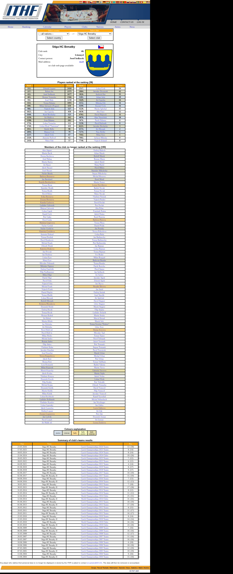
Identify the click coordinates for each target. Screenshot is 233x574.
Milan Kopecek (47, 368)
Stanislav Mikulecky (99, 171)
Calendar (47, 27)
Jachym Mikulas (100, 138)
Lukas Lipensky (47, 405)
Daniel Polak (99, 226)
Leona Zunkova (99, 423)
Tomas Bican (47, 185)
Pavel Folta (47, 281)
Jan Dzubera (47, 255)
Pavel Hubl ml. (47, 330)
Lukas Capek (47, 211)
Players (67, 27)
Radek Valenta (99, 365)
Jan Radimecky (99, 237)
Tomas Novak (99, 191)
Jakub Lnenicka (47, 408)
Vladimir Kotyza (47, 376)
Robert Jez (49, 91)
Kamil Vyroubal (99, 396)
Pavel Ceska (47, 220)
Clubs (84, 27)
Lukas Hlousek (47, 298)
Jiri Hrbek (47, 318)
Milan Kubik (47, 394)
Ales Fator (101, 112)
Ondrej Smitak (99, 292)
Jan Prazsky (99, 228)
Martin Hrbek (47, 321)
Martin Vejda (99, 373)
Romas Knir (47, 362)
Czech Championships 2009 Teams (94, 528)
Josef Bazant (47, 171)
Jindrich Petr (101, 94)
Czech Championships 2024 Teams (94, 453)
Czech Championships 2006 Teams (94, 542)
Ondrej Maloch (99, 150)
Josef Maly (49, 100)
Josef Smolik (99, 295)
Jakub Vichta (99, 376)
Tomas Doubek (47, 237)
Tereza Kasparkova (47, 356)
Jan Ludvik (47, 417)
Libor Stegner (99, 304)
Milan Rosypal (99, 257)
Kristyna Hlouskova (47, 304)
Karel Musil (99, 179)
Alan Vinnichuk (100, 117)
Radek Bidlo (49, 129)
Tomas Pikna (99, 223)
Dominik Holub (47, 307)
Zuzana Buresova (47, 200)
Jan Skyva (99, 284)
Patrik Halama (100, 120)
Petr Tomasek (99, 344)
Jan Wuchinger (99, 402)
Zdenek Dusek (47, 246)
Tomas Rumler (99, 263)
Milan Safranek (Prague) (49, 106)
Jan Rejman (99, 246)
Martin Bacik (47, 153)
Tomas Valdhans (99, 362)
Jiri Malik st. (49, 117)
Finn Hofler (100, 132)
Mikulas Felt (100, 103)
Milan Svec (100, 135)
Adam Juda (100, 97)
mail (81, 61)
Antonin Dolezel (47, 234)
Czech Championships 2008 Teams (94, 534)
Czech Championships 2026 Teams (94, 447)
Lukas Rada (99, 234)
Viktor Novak (99, 194)
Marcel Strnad (99, 318)
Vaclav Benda (47, 173)
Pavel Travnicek (99, 350)
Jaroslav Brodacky (100, 126)
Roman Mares (99, 159)
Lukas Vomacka (49, 123)
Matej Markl (99, 165)
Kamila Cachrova (47, 202)
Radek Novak (99, 188)
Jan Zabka (99, 405)
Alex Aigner (47, 150)
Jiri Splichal (99, 298)
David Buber (47, 194)
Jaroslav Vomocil (99, 394)
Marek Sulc (99, 321)
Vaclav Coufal (47, 226)
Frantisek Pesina (99, 211)
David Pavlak (99, 202)
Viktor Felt (49, 141)
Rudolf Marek (99, 156)
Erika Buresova (47, 197)
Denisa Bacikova (47, 156)
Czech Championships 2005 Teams (94, 548)
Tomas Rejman (99, 252)
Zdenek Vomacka (99, 385)
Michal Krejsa (47, 385)
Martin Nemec (99, 182)
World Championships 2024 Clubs (94, 455)
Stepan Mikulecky (99, 173)
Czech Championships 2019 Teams (94, 467)
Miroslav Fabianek (47, 263)
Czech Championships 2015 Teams (94, 484)
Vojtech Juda (49, 109)
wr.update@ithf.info (94, 563)
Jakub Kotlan (47, 373)
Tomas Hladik (47, 295)
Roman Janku (47, 341)
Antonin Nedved (49, 138)
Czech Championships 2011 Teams (94, 510)
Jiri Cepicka (100, 100)
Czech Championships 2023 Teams (94, 458)
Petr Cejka (47, 217)
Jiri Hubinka (47, 327)
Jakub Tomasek (99, 341)
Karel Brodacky (49, 115)
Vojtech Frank (47, 289)
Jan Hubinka (47, 324)
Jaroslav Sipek (99, 278)
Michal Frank (47, 286)
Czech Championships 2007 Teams (94, 537)
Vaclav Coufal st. (47, 228)
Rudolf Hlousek (47, 301)
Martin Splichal (100, 109)
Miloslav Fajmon (47, 266)
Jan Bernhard (47, 179)
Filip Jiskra (47, 344)
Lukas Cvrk (100, 88)
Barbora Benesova (47, 176)
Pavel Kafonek (100, 123)
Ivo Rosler (99, 255)
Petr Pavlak (99, 205)
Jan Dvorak (47, 252)
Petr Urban (99, 359)
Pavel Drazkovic (47, 240)
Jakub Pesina (99, 214)
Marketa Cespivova (47, 223)
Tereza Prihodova (99, 231)
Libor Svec (99, 327)
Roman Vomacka (49, 97)
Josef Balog (47, 159)
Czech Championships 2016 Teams (94, 479)
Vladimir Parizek (99, 197)
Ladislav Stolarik (99, 312)
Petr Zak (99, 414)
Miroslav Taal (99, 333)
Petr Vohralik (99, 382)
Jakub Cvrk (49, 135)
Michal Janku (47, 339)
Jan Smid (99, 289)
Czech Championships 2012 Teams (94, 508)
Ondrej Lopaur (47, 411)
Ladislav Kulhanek (47, 399)
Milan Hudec (47, 336)
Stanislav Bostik (47, 188)
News (132, 27)
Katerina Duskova (47, 249)
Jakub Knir (47, 359)
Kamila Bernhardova (47, 182)
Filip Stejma (99, 310)
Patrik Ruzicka (99, 266)
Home (10, 27)
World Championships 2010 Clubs (94, 522)
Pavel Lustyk (47, 420)
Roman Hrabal (47, 315)
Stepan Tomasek (99, 347)
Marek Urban (99, 353)
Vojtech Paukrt (99, 200)
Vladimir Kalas (47, 347)
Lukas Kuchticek (47, 396)
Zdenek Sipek (99, 281)
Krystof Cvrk (100, 106)
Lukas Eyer (47, 257)
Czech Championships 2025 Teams (94, 450)
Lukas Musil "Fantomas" (49, 126)
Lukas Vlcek (99, 379)
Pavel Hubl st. (47, 333)
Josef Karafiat (47, 353)
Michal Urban (99, 356)
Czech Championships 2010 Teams (94, 516)
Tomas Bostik (47, 191)
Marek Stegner (99, 307)
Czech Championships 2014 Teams (94, 490)
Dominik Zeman (99, 417)
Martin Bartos (47, 162)
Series (117, 27)
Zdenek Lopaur (49, 88)
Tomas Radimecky (99, 240)
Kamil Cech (47, 214)
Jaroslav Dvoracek (100, 91)
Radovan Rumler (99, 260)
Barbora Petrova (99, 220)
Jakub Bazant (47, 168)
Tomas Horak (47, 312)
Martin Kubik (47, 391)
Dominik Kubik (47, 388)
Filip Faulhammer (47, 272)
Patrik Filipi (47, 278)
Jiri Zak (99, 411)
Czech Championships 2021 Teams (94, 464)
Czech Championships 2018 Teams (94, 470)
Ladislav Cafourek (47, 205)
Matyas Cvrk (49, 132)
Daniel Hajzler (47, 292)
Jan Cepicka (49, 112)
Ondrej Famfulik (47, 269)
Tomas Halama (49, 103)
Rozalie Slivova (99, 286)
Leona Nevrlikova (99, 185)
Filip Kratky (47, 382)
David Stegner (99, 301)
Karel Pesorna (99, 217)
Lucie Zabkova (99, 408)
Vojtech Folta (47, 284)
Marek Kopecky (47, 370)
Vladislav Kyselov (47, 402)
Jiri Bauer (47, 165)
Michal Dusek (47, 243)
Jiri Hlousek (100, 129)
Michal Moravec (99, 176)
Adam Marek (99, 153)
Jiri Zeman (99, 420)
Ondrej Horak (47, 310)
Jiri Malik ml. (47, 423)
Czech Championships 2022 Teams (94, 461)
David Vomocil (99, 388)
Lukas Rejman (99, 249)
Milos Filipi (47, 275)
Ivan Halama (49, 120)
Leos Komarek (47, 365)
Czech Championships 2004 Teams (94, 554)
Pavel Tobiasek (99, 339)
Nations (100, 27)
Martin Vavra (99, 368)
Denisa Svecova (99, 330)
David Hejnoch (101, 115)
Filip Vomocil (99, 391)
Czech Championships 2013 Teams (94, 502)
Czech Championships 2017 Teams (94, 473)
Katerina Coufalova (47, 231)
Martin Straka (99, 315)
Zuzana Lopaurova (47, 414)
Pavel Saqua (99, 269)
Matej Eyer (47, 260)
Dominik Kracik (47, 379)
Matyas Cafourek (47, 208)
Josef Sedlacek (49, 94)
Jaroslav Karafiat (47, 350)
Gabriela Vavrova (99, 370)
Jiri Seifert (99, 275)
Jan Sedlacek (99, 272)
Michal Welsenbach (99, 399)
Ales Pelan (99, 208)
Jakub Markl (99, 162)
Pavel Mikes (99, 168)
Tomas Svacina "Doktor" (99, 324)
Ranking (26, 27)
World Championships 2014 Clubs (94, 496)
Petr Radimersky (99, 243)
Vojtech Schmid (100, 141)
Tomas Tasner (99, 336)
